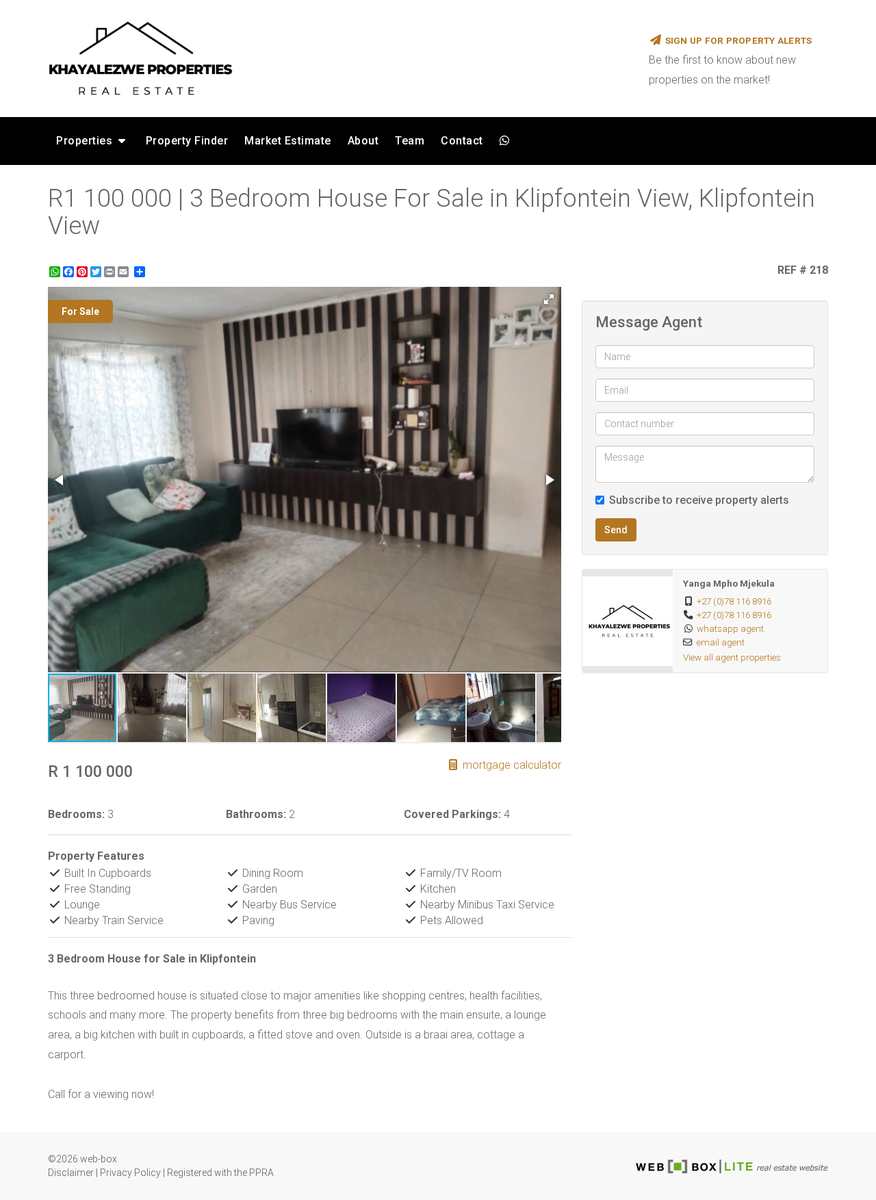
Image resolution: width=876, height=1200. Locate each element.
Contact (462, 140)
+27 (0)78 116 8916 (734, 601)
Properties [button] (86, 140)
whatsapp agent (730, 628)
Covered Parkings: (452, 814)
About (363, 140)
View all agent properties (732, 657)
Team (409, 140)
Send (616, 529)
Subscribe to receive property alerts (699, 500)
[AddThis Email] (124, 271)
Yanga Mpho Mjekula (729, 583)
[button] (549, 299)
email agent (721, 642)
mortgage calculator (510, 764)
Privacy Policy (130, 1172)
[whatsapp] (504, 141)
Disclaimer (71, 1172)
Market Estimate (287, 140)
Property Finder (187, 140)
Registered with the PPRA (220, 1172)
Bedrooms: (76, 814)
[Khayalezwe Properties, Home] (338, 58)
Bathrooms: (256, 814)
